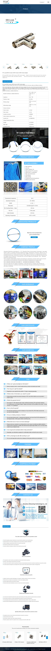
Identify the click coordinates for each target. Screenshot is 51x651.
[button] (4, 67)
